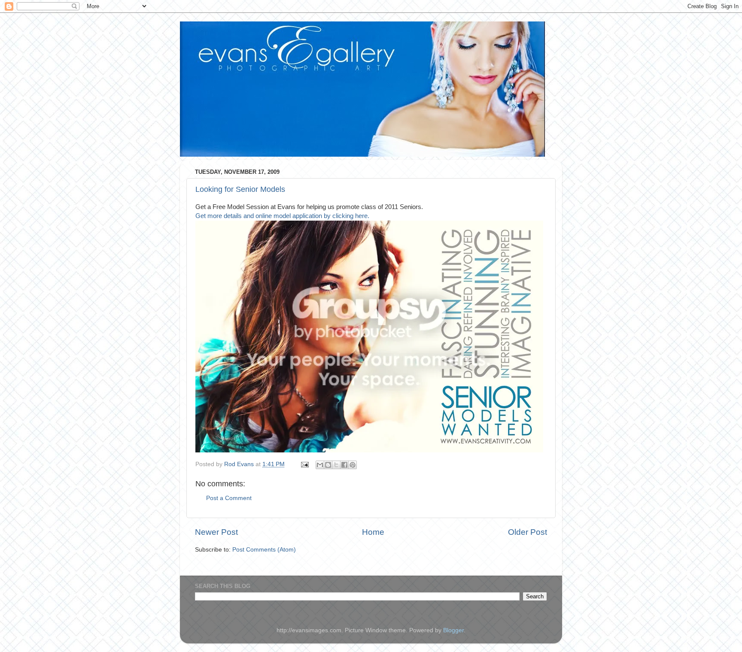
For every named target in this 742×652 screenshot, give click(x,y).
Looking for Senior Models (240, 189)
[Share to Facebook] (344, 465)
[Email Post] (304, 464)
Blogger (453, 630)
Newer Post (216, 532)
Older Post (527, 532)
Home (373, 532)
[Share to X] (336, 465)
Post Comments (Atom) (264, 549)
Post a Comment (229, 498)
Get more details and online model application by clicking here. (282, 215)
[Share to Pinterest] (352, 465)
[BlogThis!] (328, 465)
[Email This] (320, 465)
